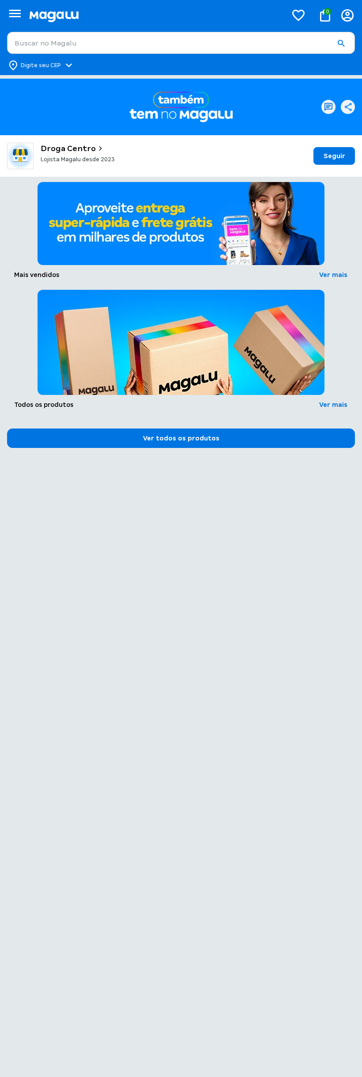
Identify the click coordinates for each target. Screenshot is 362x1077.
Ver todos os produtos (181, 438)
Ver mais (333, 274)
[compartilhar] (348, 107)
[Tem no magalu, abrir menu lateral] (15, 13)
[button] (341, 43)
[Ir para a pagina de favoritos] (298, 15)
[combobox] (181, 43)
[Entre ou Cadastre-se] (347, 15)
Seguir (334, 155)
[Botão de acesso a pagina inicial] (155, 15)
